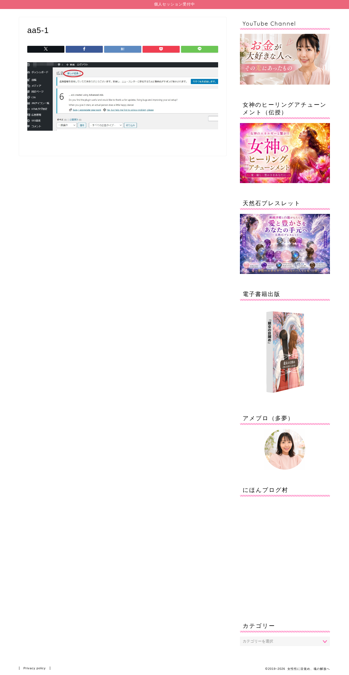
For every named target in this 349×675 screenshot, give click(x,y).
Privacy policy (34, 668)
